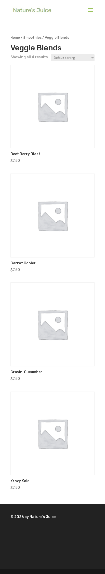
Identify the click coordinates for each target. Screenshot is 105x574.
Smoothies (32, 37)
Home (15, 37)
